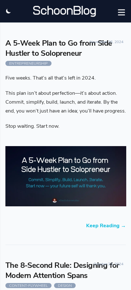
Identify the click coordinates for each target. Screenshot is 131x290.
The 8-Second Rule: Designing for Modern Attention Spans (62, 270)
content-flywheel (28, 285)
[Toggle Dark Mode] (8, 11)
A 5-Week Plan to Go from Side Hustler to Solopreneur (58, 48)
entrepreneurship (28, 63)
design (65, 285)
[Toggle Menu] (121, 11)
